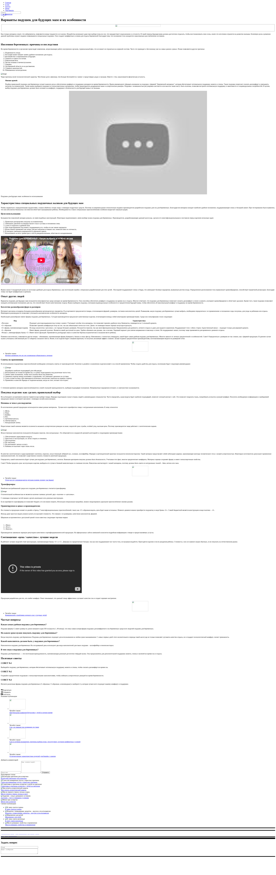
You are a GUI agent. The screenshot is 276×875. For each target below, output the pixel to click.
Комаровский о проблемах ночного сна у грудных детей (26, 615)
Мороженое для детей (13, 817)
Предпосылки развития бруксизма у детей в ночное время (30, 713)
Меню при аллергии (8, 802)
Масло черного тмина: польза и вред (14, 794)
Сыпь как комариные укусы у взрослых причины (19, 782)
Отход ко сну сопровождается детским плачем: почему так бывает (29, 480)
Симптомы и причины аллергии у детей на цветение (20, 786)
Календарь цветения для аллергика (14, 778)
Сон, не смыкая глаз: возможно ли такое (24, 727)
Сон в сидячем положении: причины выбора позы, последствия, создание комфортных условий (44, 742)
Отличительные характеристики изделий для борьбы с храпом (32, 756)
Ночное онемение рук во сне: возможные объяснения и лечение (28, 355)
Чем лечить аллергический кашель (13, 790)
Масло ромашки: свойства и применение (20, 825)
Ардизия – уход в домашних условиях (15, 798)
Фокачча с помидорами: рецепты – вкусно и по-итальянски (27, 813)
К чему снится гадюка (13, 809)
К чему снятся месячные (14, 821)
